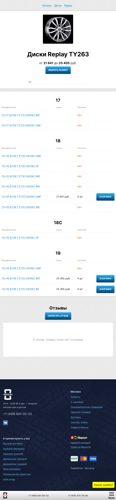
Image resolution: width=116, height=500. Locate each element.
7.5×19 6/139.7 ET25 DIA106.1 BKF (21, 278)
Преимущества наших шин (17, 474)
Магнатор (89, 468)
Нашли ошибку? (103, 484)
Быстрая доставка (12, 443)
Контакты (75, 397)
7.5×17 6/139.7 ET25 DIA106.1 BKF (21, 115)
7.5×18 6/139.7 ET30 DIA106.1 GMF (21, 155)
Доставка (76, 417)
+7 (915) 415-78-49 (78, 495)
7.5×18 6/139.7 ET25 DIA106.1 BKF (21, 186)
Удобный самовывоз (13, 448)
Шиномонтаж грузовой (15, 464)
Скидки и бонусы (80, 427)
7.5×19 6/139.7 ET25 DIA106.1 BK (20, 289)
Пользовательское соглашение (87, 407)
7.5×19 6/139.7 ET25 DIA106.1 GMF (21, 268)
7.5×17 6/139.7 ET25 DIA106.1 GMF (21, 125)
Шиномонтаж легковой (15, 459)
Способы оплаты (79, 422)
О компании (77, 402)
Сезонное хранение (13, 454)
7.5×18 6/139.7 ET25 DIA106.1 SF (20, 237)
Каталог (47, 5)
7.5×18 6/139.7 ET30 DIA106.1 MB (20, 207)
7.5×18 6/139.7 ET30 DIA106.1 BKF (21, 176)
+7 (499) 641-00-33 (17, 414)
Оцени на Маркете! (81, 447)
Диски (58, 5)
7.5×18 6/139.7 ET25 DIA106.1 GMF (21, 196)
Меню (111, 498)
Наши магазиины (12, 469)
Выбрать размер (58, 70)
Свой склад (9, 479)
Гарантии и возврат (81, 412)
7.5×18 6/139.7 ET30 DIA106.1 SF (20, 166)
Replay (68, 5)
